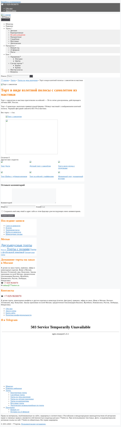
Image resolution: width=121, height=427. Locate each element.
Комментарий (6, 203)
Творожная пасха (12, 230)
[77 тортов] (6, 15)
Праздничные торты (18, 393)
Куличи (9, 228)
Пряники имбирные (14, 388)
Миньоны (3, 249)
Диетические (15, 43)
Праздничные (16, 37)
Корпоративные (16, 33)
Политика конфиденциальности (19, 315)
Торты (8, 28)
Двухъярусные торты (16, 245)
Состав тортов (16, 63)
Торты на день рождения (28, 80)
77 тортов (5, 80)
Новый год (14, 48)
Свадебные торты (17, 395)
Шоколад (9, 24)
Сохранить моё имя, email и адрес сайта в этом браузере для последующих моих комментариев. (42, 211)
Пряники (9, 26)
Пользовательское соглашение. (33, 424)
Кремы (18, 68)
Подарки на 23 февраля (19, 412)
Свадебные (14, 39)
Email (38, 207)
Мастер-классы (16, 70)
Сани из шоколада (13, 226)
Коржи (18, 65)
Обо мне (9, 9)
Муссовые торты (17, 403)
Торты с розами (18, 249)
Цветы (17, 61)
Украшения (14, 57)
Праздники (10, 46)
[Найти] (31, 76)
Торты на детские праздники (22, 399)
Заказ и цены (11, 11)
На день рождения (17, 35)
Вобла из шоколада (13, 232)
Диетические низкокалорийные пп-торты (27, 405)
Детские (13, 31)
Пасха (12, 52)
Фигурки (18, 59)
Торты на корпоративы (19, 401)
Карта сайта (10, 313)
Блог (7, 54)
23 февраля (14, 50)
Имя (2, 207)
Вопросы (14, 72)
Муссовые (14, 41)
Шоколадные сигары (14, 234)
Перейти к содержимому (11, 2)
